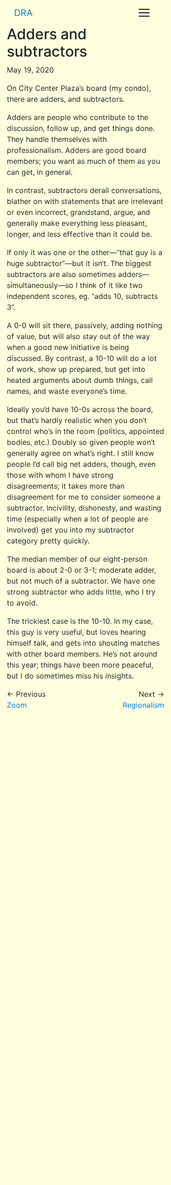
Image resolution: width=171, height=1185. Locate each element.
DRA (23, 12)
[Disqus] (85, 832)
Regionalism (143, 705)
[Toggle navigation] (144, 13)
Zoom (17, 705)
